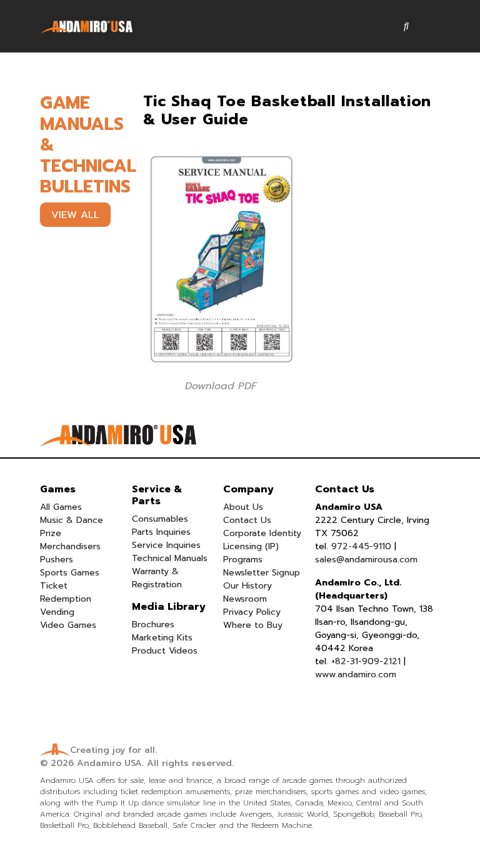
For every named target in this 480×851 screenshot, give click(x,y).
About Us (243, 507)
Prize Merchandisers (70, 540)
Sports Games (69, 572)
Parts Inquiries (161, 532)
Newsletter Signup (261, 572)
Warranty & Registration (157, 578)
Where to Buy (252, 625)
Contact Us (247, 520)
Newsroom (245, 598)
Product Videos (165, 650)
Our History (247, 585)
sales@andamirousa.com (366, 559)
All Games (61, 507)
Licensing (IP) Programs (251, 553)
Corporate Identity (262, 533)
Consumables (160, 518)
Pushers (56, 559)
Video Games (68, 625)
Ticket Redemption (65, 592)
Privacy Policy (252, 612)
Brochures (153, 624)
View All (75, 214)
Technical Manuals (170, 558)
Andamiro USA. (110, 763)
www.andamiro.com (355, 674)
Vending (57, 612)
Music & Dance (71, 520)
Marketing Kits (162, 637)
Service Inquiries (166, 545)
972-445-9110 (361, 546)
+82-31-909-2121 (366, 661)
